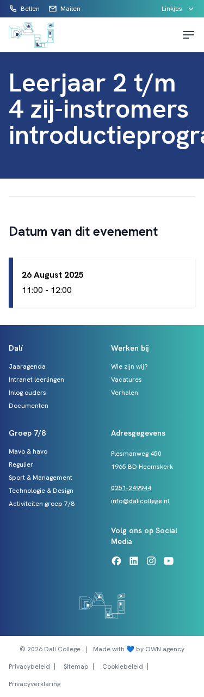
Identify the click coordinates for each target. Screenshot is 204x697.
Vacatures (126, 379)
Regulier (21, 464)
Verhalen (124, 392)
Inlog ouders (27, 392)
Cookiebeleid (122, 666)
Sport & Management (40, 477)
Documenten (28, 405)
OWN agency (164, 649)
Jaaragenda (27, 366)
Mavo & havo (28, 451)
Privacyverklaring (34, 684)
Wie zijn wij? (129, 366)
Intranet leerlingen (36, 379)
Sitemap (76, 666)
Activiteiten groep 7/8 (42, 503)
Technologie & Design (41, 490)
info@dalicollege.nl (140, 501)
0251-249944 (131, 488)
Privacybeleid (29, 666)
